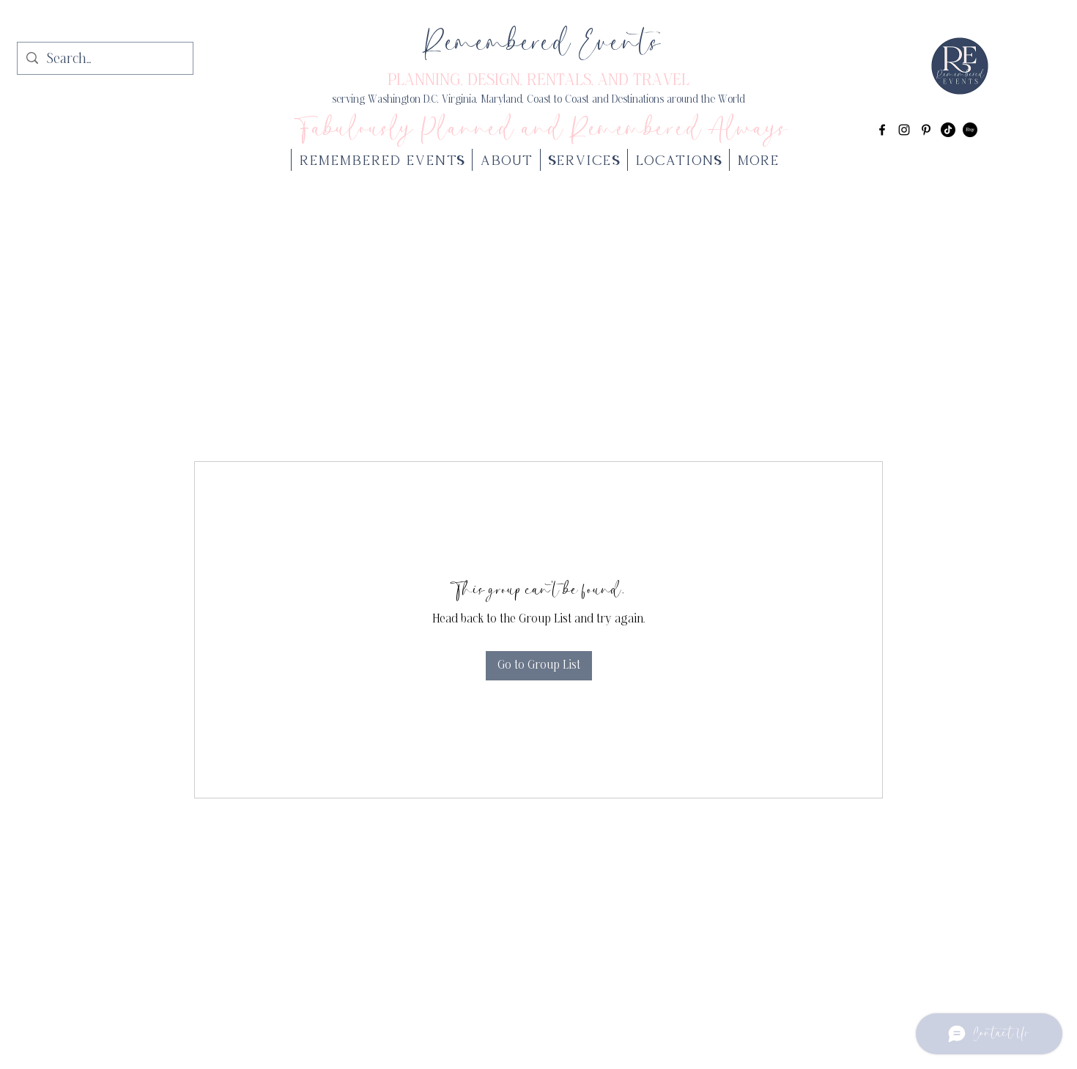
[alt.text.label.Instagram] (904, 129)
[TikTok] (948, 129)
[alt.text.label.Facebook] (882, 129)
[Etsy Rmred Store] (970, 129)
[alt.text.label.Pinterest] (926, 129)
